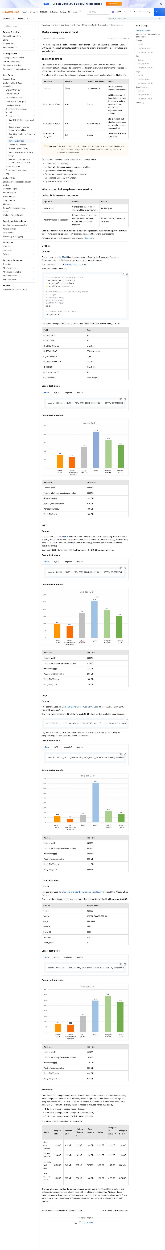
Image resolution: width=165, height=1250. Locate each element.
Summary (89, 238)
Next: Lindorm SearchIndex (113, 1210)
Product (124, 38)
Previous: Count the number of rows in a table (63, 1210)
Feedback (89, 1222)
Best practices (103, 25)
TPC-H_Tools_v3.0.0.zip (75, 264)
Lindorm (21, 18)
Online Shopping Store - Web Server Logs (80, 706)
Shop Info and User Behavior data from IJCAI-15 (83, 892)
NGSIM (65, 536)
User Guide (65, 25)
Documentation (9, 18)
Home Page (46, 25)
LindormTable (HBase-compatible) (84, 25)
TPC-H (65, 257)
